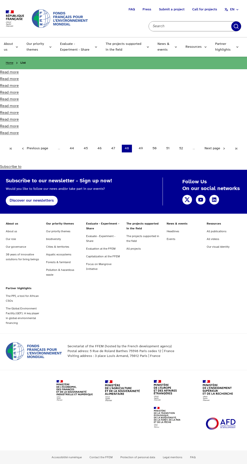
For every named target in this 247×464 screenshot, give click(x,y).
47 (113, 148)
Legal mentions (172, 457)
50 (154, 148)
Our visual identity (218, 246)
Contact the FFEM (101, 457)
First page (11, 148)
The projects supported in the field (123, 47)
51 (168, 148)
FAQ (132, 9)
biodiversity (53, 239)
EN (232, 9)
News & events (163, 47)
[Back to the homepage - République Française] (60, 18)
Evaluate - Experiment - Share (74, 47)
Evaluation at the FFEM (101, 248)
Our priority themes (35, 47)
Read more (9, 72)
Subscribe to (10, 167)
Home (9, 62)
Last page (236, 148)
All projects (133, 248)
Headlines (173, 231)
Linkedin (214, 200)
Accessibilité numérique (67, 457)
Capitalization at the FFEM (103, 256)
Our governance (16, 246)
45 (86, 148)
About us (8, 47)
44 (72, 148)
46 (99, 148)
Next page (212, 148)
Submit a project (172, 9)
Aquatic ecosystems (58, 254)
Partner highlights (223, 47)
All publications (216, 231)
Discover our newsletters (32, 200)
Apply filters (236, 26)
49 (141, 148)
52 (181, 148)
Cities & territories (57, 246)
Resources (193, 47)
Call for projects (204, 9)
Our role (11, 239)
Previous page (37, 148)
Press (147, 9)
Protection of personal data (137, 457)
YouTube (201, 200)
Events (171, 239)
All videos (213, 239)
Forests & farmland (58, 262)
